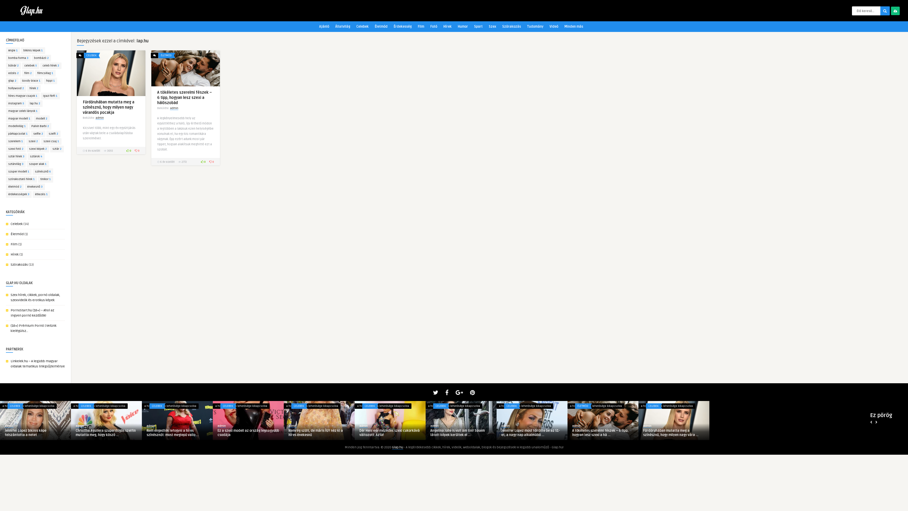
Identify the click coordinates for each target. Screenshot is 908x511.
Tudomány (535, 27)
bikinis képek (33, 50)
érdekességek (18, 194)
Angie (13, 50)
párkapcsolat (18, 134)
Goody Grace (31, 81)
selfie (38, 134)
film (28, 73)
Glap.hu (397, 447)
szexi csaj (51, 141)
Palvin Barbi (40, 126)
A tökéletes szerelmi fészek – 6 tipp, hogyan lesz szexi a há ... (458, 433)
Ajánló (324, 27)
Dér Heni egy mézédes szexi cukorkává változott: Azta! (248, 433)
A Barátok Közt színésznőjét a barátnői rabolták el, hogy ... (673, 433)
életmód (15, 187)
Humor (463, 27)
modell (41, 118)
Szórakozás (511, 27)
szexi (33, 141)
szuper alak (38, 164)
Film (421, 27)
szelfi (53, 134)
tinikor (45, 179)
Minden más (573, 27)
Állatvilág (342, 27)
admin (100, 117)
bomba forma (18, 58)
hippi (50, 81)
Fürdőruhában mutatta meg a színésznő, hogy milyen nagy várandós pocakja (108, 107)
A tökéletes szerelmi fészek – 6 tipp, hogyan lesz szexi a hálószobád (184, 97)
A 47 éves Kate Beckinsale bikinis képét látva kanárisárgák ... (602, 433)
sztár (56, 149)
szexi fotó (15, 149)
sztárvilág (15, 164)
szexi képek (38, 149)
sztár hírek (16, 156)
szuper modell (18, 171)
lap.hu (35, 103)
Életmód (381, 27)
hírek (34, 88)
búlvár (13, 65)
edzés (13, 73)
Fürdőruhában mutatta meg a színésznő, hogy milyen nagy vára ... (529, 433)
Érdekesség (403, 27)
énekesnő (35, 187)
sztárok (36, 156)
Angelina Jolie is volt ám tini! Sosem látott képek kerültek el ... (315, 433)
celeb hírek (51, 65)
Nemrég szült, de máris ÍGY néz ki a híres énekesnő (174, 433)
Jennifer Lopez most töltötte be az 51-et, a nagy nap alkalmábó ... (388, 433)
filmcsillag (45, 73)
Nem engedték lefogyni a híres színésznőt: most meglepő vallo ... (31, 433)
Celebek (362, 27)
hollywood (16, 88)
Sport (478, 27)
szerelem (15, 141)
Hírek (447, 27)
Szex (492, 27)
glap (12, 81)
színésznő (43, 171)
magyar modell (19, 118)
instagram (16, 103)
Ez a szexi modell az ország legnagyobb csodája (106, 433)
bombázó (41, 58)
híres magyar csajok (22, 96)
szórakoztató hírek (21, 179)
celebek (30, 65)
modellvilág (17, 126)
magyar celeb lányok (23, 111)
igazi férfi (50, 96)
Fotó (433, 27)
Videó (554, 27)
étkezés (41, 194)
